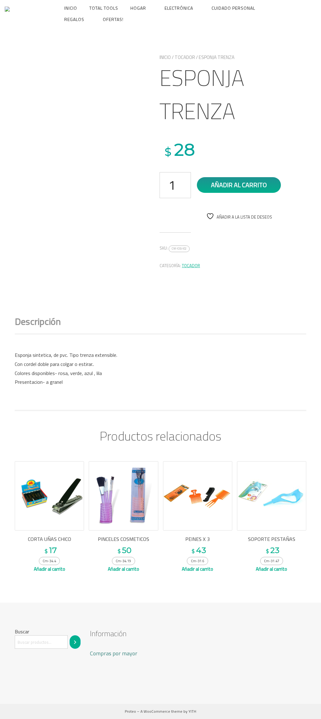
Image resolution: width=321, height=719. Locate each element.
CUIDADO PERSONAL (233, 8)
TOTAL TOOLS (103, 8)
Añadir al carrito (239, 185)
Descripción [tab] (38, 321)
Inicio (70, 8)
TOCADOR (185, 57)
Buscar (22, 631)
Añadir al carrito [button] (49, 569)
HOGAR (138, 8)
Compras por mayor (113, 653)
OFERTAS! (113, 19)
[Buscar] (75, 642)
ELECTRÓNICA (179, 8)
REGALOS (74, 19)
